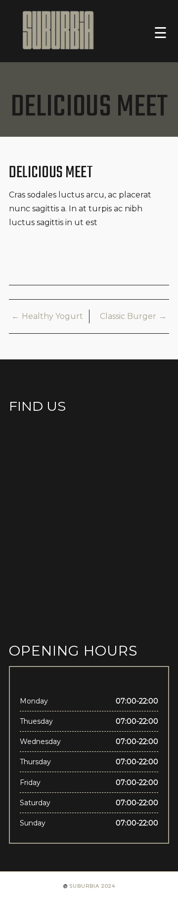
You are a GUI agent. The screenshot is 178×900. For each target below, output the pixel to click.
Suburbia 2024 (92, 886)
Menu (155, 32)
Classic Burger (128, 316)
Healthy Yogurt (52, 316)
